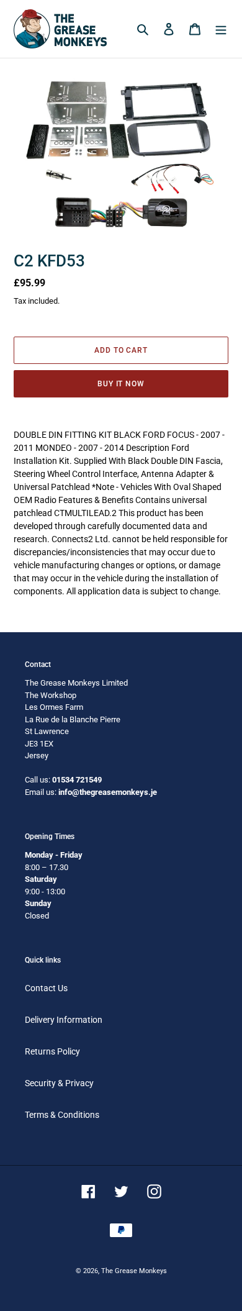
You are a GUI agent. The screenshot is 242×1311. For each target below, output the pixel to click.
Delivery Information (63, 1020)
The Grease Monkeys (134, 1271)
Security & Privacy (59, 1083)
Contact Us (46, 988)
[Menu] (221, 29)
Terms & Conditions (62, 1115)
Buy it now (121, 383)
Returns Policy (52, 1051)
